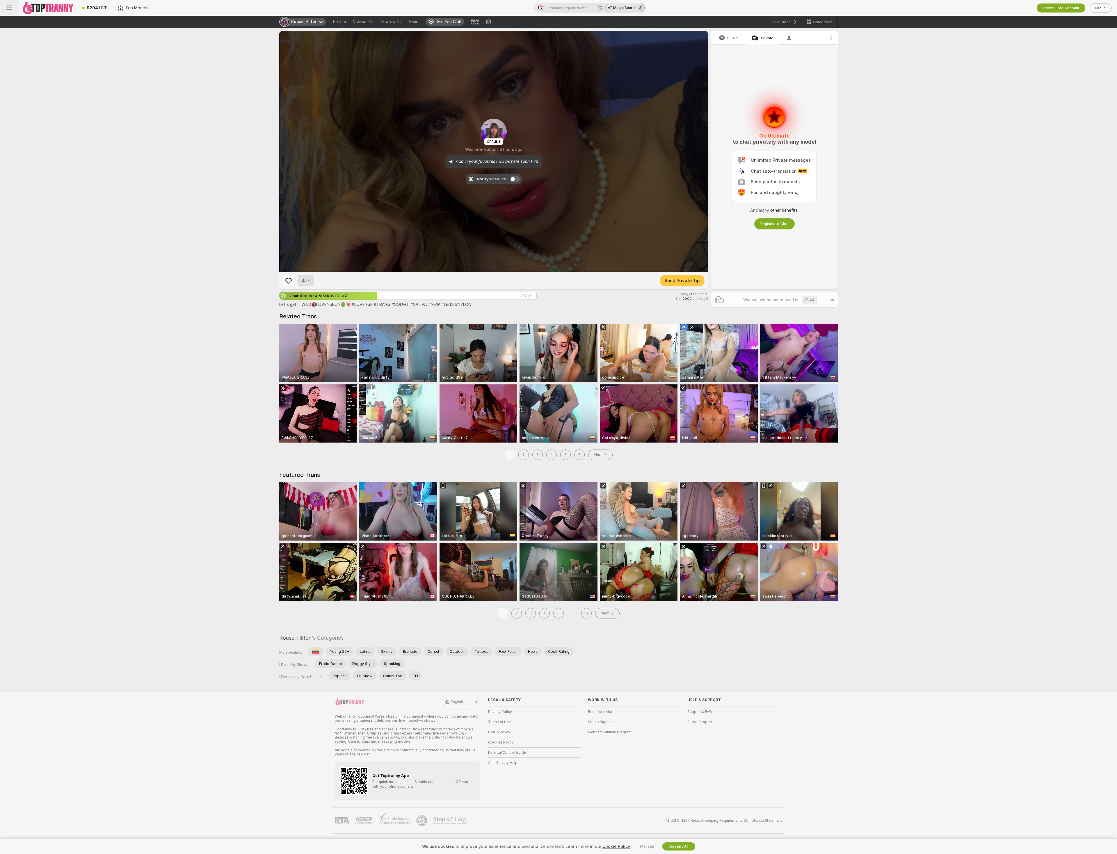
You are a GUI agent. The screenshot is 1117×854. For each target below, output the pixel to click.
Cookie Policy (616, 846)
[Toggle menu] (9, 8)
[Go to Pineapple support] (422, 820)
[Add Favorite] (288, 280)
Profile (339, 21)
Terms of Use (499, 722)
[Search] (600, 8)
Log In (1100, 8)
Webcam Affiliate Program (610, 732)
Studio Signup (600, 722)
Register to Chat (774, 224)
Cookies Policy (501, 742)
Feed (414, 21)
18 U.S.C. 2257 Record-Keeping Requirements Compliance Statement (724, 821)
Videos (363, 21)
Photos (391, 21)
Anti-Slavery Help (502, 763)
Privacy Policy (500, 712)
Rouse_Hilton (295, 638)
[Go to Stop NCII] (450, 820)
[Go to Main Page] (48, 8)
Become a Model (602, 712)
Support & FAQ (699, 712)
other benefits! (784, 210)
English (457, 702)
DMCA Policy (499, 732)
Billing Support (699, 722)
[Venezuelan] (315, 651)
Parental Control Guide (507, 752)
